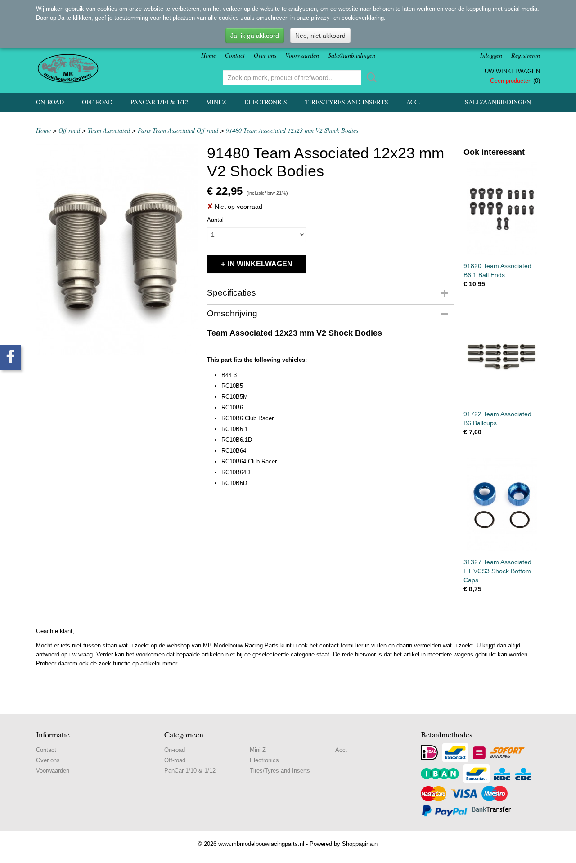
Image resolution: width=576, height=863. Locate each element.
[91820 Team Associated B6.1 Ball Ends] (502, 208)
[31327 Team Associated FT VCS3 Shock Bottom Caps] (502, 504)
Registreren (525, 55)
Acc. (413, 102)
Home (208, 55)
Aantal (215, 219)
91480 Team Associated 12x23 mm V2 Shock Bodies (292, 130)
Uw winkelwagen (512, 71)
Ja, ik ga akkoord (254, 35)
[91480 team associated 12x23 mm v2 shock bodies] (117, 249)
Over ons (265, 55)
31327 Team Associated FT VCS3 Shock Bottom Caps (497, 571)
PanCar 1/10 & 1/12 (159, 102)
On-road (50, 102)
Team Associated (109, 130)
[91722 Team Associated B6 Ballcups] (502, 356)
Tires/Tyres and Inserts (346, 102)
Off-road (97, 102)
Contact (235, 55)
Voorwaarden (302, 55)
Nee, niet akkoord (320, 35)
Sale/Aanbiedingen (351, 55)
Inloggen (491, 55)
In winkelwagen (260, 264)
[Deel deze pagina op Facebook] (10, 357)
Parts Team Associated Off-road (178, 130)
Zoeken (370, 77)
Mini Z (216, 102)
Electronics (265, 102)
